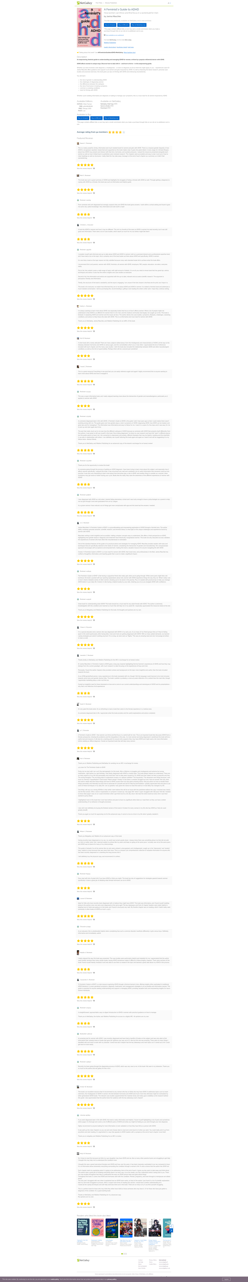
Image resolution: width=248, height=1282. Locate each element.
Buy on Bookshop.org (138, 25)
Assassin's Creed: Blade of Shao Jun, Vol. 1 (140, 1241)
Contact (140, 1260)
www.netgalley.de (163, 1264)
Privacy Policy (153, 1260)
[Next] (171, 1230)
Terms (150, 1262)
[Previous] (171, 1226)
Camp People (109, 1240)
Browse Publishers (111, 3)
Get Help (140, 1262)
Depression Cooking (96, 1240)
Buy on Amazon (110, 25)
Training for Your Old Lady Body (82, 1241)
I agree (226, 1279)
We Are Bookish (142, 1266)
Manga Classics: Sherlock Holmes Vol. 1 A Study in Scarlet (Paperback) (155, 1242)
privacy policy (111, 1279)
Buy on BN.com (123, 25)
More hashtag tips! (130, 52)
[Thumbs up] (94, 168)
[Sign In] (169, 3)
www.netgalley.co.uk (164, 1268)
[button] (83, 1229)
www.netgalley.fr (163, 1262)
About (139, 1264)
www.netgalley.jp (163, 1266)
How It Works (141, 1268)
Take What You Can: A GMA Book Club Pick (125, 1241)
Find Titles (99, 3)
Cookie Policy (152, 1264)
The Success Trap (167, 1240)
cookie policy (54, 1279)
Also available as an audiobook (115, 35)
